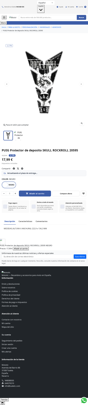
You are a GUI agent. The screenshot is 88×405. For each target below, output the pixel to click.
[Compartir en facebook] (14, 168)
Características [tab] (25, 221)
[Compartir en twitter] (18, 168)
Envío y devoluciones (11, 284)
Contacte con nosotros (12, 319)
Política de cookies (10, 291)
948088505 (9, 380)
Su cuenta (6, 334)
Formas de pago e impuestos (14, 302)
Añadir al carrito (21, 248)
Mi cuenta (6, 323)
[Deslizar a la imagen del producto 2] (18, 135)
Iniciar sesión (7, 344)
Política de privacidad (11, 295)
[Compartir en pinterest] (22, 168)
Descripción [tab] (9, 221)
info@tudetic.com (12, 386)
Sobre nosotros (8, 287)
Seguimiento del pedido (12, 340)
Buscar (81, 17)
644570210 (9, 383)
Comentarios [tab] (41, 221)
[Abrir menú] (4, 17)
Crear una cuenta (9, 348)
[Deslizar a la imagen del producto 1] (8, 135)
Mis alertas (6, 351)
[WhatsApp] (84, 400)
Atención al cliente (10, 306)
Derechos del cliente (10, 298)
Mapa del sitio (8, 327)
